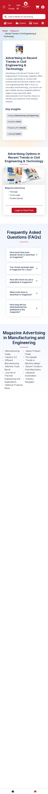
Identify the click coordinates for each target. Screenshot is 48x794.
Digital (35, 23)
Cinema (22, 23)
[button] (4, 7)
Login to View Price (24, 210)
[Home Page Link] (26, 4)
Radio (9, 23)
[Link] (37, 7)
